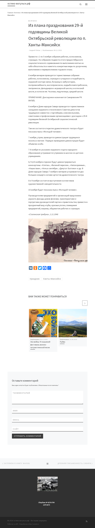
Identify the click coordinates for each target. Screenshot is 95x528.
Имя (15, 411)
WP (17, 524)
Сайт (16, 429)
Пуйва (62, 342)
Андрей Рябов (34, 50)
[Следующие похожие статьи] (84, 303)
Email (16, 420)
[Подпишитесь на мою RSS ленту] (86, 521)
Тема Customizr (34, 524)
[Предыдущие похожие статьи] (79, 303)
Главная (10, 13)
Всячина (17, 13)
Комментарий (21, 393)
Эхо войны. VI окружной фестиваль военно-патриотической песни (40, 345)
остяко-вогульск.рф (21, 521)
